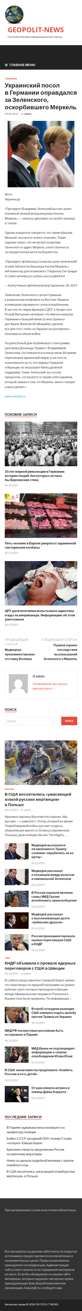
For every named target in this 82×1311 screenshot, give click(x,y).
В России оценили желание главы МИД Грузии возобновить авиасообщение (54, 896)
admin (27, 113)
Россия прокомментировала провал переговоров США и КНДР (53, 940)
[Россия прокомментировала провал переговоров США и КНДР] (17, 949)
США (7, 958)
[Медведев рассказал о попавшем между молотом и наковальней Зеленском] (17, 884)
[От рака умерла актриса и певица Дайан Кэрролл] (17, 1101)
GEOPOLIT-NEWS (36, 29)
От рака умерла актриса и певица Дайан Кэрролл (50, 1090)
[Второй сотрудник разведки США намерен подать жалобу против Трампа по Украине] (17, 1022)
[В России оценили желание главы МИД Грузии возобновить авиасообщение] (17, 906)
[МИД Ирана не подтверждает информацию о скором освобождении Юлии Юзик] (17, 1061)
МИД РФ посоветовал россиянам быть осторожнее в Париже (34, 1032)
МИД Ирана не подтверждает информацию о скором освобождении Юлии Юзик (53, 1052)
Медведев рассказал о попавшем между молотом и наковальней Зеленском (52, 874)
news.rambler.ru (15, 396)
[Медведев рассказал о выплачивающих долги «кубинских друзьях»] (17, 927)
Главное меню (22, 65)
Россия (9, 789)
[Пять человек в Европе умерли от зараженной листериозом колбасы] (41, 539)
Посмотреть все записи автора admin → (50, 686)
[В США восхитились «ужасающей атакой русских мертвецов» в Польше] (41, 785)
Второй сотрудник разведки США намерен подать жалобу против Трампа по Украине (53, 1012)
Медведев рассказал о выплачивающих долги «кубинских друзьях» (50, 918)
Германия (11, 79)
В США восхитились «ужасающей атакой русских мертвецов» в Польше (38, 799)
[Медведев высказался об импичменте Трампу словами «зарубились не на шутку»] (17, 858)
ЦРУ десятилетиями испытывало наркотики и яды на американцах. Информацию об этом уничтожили (40, 615)
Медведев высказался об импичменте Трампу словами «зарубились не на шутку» (52, 851)
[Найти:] (41, 721)
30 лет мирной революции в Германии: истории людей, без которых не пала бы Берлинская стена (35, 475)
